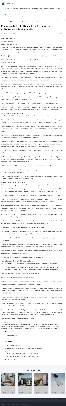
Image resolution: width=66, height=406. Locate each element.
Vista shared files (11, 359)
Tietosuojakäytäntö (49, 8)
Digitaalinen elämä (37, 8)
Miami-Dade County (12, 335)
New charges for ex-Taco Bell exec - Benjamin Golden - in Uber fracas (24, 348)
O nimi (58, 8)
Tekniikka (6, 8)
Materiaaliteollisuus (25, 8)
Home (8, 22)
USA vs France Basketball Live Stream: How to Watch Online (22, 353)
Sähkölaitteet (14, 8)
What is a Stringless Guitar (13, 345)
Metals (8, 351)
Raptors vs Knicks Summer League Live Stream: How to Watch (23, 356)
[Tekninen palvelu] (8, 3)
